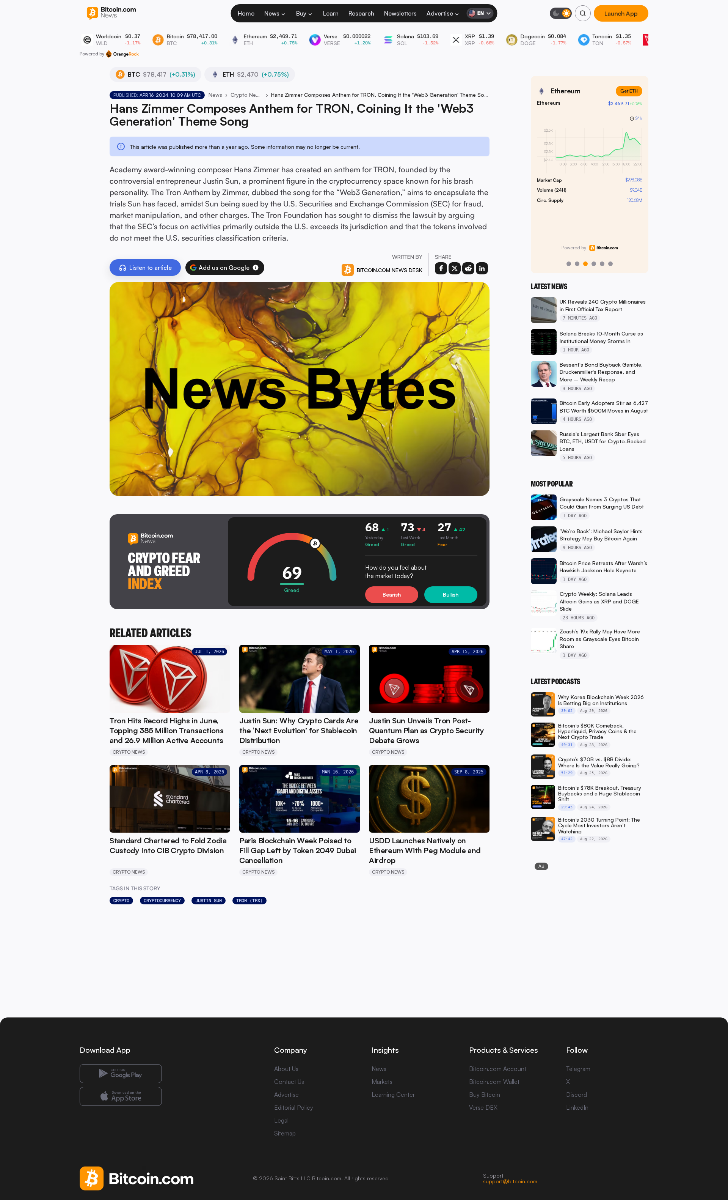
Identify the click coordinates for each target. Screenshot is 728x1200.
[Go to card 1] (568, 263)
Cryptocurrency (162, 900)
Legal (281, 1120)
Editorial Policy (293, 1107)
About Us (286, 1068)
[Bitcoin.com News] (111, 13)
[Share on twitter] (455, 268)
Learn (331, 13)
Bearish (392, 594)
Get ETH (629, 91)
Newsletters (400, 13)
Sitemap (285, 1133)
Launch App (621, 13)
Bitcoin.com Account (497, 1068)
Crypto (121, 900)
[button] (255, 267)
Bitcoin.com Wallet (494, 1081)
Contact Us (289, 1081)
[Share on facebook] (441, 268)
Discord (576, 1094)
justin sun (208, 900)
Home (246, 13)
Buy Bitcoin (484, 1094)
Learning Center (393, 1094)
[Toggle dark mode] (561, 13)
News (271, 13)
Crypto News (246, 94)
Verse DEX (483, 1107)
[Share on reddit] (468, 268)
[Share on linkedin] (482, 268)
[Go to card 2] (577, 263)
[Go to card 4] (594, 263)
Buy (301, 13)
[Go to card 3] (585, 263)
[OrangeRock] (122, 54)
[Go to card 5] (602, 263)
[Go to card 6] (610, 263)
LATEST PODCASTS (555, 681)
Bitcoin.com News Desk (389, 270)
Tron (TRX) (249, 900)
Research (361, 13)
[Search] (583, 13)
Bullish (450, 594)
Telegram (578, 1068)
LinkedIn (577, 1107)
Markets (382, 1081)
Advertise (440, 13)
